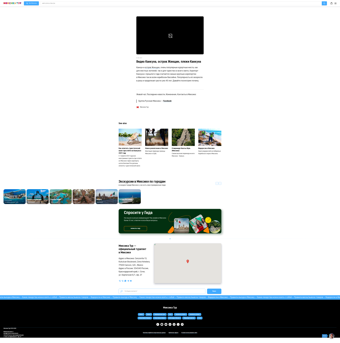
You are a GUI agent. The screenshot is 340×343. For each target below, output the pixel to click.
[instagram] (161, 324)
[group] (15, 196)
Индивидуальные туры (160, 314)
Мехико (141, 314)
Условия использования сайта (189, 332)
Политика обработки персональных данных (154, 332)
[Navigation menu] (335, 3)
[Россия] (120, 281)
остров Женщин (152, 68)
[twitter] (178, 324)
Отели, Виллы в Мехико (160, 318)
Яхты (170, 314)
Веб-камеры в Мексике (174, 318)
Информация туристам (189, 318)
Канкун (148, 314)
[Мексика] (122, 281)
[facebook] (157, 324)
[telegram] (128, 281)
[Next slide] (220, 183)
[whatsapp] (125, 281)
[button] (331, 3)
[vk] (170, 324)
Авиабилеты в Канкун (180, 314)
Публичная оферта (173, 332)
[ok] (174, 324)
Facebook (167, 101)
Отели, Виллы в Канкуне (144, 318)
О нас (199, 318)
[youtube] (166, 324)
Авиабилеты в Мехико (195, 314)
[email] (131, 281)
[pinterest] (182, 324)
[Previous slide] (217, 183)
